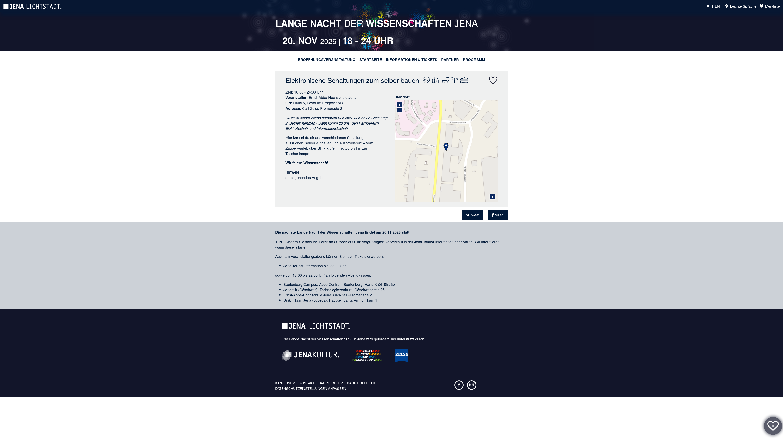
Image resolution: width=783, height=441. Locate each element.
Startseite (370, 59)
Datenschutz (331, 383)
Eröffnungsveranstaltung (326, 59)
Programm (474, 59)
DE (707, 6)
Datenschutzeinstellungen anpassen (310, 388)
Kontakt (306, 383)
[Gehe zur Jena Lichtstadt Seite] (32, 6)
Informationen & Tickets (411, 59)
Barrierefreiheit (363, 383)
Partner (450, 59)
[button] (472, 215)
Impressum (285, 383)
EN (717, 6)
